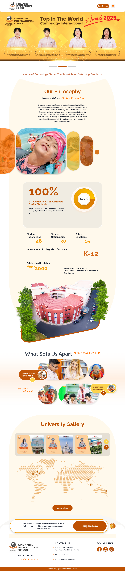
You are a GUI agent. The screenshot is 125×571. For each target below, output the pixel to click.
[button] (103, 6)
